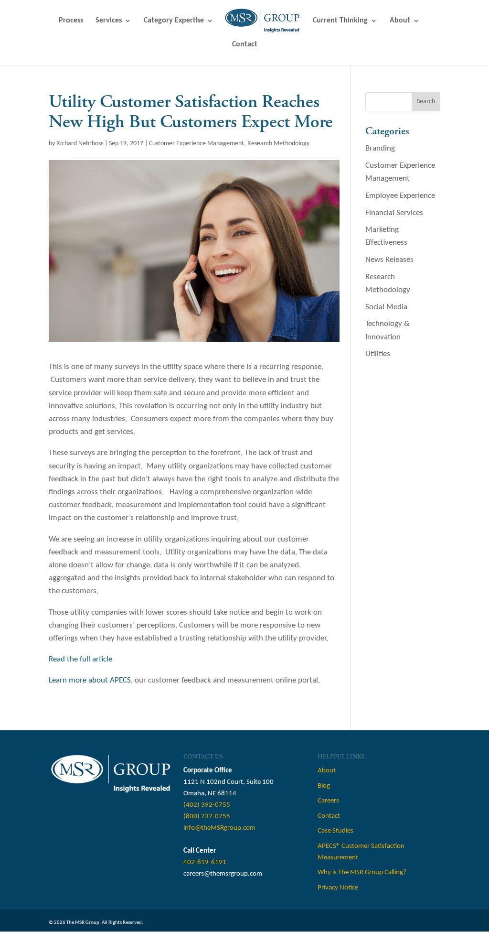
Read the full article (80, 659)
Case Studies (335, 830)
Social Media (386, 307)
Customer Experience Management (196, 143)
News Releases (389, 260)
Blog (324, 786)
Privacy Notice (338, 887)
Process (71, 20)
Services (109, 20)
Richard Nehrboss (79, 143)
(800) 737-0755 (206, 816)
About (400, 20)
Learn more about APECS (90, 680)
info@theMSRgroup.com (219, 828)
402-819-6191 (204, 862)
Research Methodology (278, 143)
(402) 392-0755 (206, 805)
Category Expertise (174, 20)
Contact (244, 44)
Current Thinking (340, 20)
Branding (380, 148)
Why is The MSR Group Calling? (362, 872)
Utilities (377, 354)
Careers (328, 800)
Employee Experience (400, 196)
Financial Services (394, 213)
